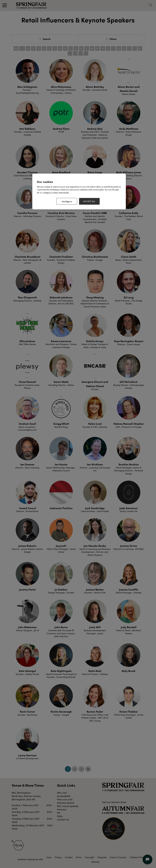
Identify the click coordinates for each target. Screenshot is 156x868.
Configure (67, 201)
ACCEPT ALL (89, 201)
